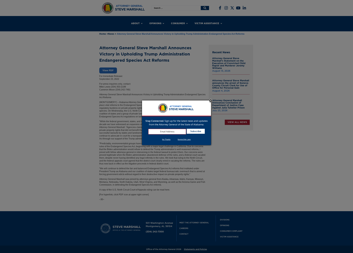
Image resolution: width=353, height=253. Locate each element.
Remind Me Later (184, 139)
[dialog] (176, 122)
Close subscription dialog (211, 101)
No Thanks (166, 139)
